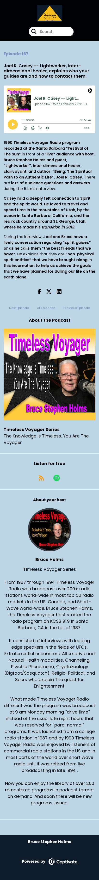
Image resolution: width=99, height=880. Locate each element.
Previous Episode (76, 308)
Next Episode (19, 308)
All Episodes (46, 308)
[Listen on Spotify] (56, 478)
